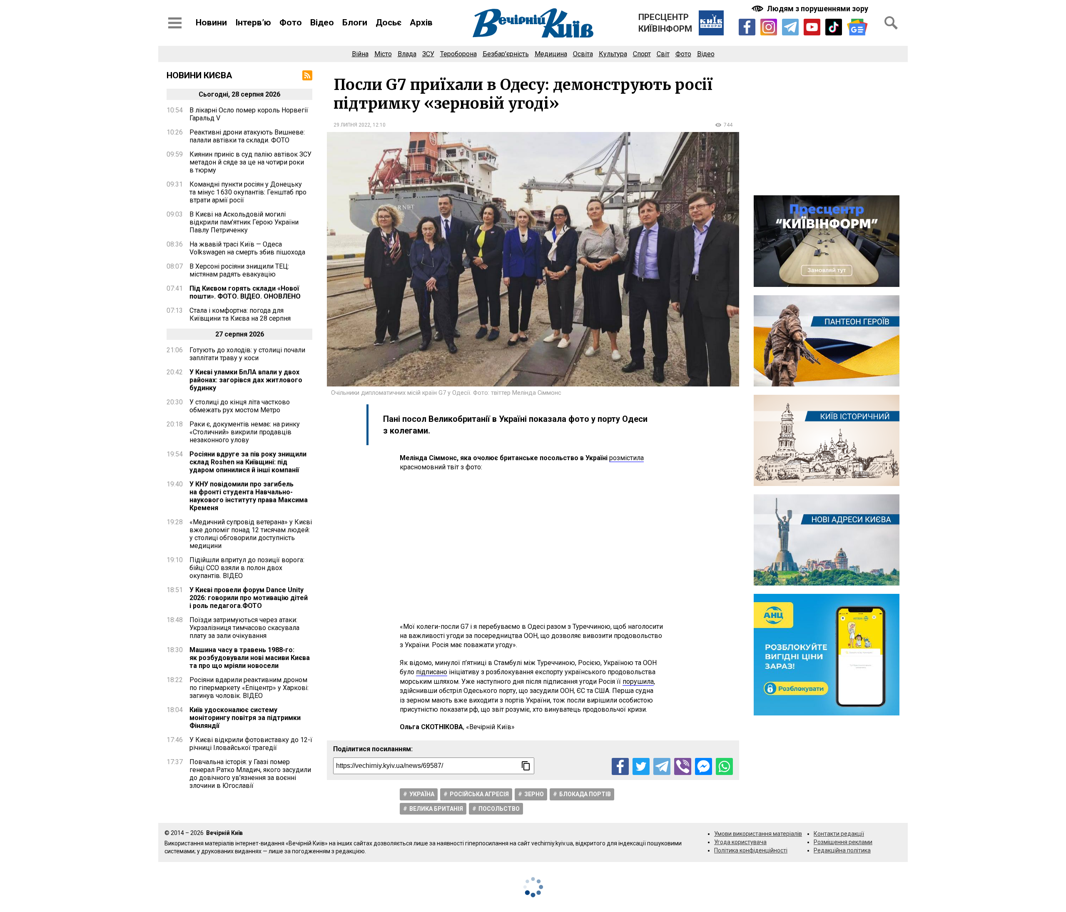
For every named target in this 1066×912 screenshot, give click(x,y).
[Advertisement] (533, 547)
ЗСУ (428, 54)
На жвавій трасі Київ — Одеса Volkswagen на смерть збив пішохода (247, 248)
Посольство (499, 808)
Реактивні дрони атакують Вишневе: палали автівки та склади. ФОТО (247, 136)
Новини (211, 22)
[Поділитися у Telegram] (661, 766)
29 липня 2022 (352, 125)
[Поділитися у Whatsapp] (724, 766)
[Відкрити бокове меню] (175, 23)
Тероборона (458, 54)
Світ (663, 54)
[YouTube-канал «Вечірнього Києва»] (812, 27)
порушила (638, 681)
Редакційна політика (842, 850)
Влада (407, 54)
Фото (290, 22)
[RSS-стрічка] (307, 75)
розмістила (626, 458)
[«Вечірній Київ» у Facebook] (747, 27)
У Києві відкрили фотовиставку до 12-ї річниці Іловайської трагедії (250, 744)
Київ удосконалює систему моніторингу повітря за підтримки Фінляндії (245, 718)
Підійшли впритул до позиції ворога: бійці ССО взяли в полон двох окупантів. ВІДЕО (246, 568)
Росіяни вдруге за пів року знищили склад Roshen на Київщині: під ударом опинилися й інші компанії (247, 462)
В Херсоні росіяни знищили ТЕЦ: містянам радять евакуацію (239, 270)
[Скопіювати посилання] (526, 766)
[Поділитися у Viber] (682, 766)
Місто (383, 54)
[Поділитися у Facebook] (620, 766)
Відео (322, 22)
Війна (360, 54)
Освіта (583, 54)
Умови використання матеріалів (758, 833)
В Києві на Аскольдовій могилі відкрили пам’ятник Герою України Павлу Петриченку (244, 222)
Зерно (534, 794)
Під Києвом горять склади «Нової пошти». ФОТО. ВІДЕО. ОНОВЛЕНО (245, 292)
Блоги (354, 22)
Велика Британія (436, 808)
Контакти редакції (839, 833)
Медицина (551, 54)
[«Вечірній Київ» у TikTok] (833, 27)
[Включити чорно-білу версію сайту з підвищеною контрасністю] (811, 8)
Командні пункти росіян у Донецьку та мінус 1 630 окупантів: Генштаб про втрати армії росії (247, 192)
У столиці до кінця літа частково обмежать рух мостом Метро (239, 406)
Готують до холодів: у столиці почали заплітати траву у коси (247, 354)
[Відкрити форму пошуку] (891, 23)
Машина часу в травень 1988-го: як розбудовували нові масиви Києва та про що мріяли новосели (249, 658)
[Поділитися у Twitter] (641, 766)
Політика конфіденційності (750, 850)
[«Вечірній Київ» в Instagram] (768, 27)
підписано (431, 672)
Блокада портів (585, 794)
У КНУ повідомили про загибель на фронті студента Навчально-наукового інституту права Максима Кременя (248, 496)
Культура (613, 54)
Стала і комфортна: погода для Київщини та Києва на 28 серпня (240, 314)
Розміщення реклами (843, 842)
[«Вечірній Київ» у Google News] (857, 27)
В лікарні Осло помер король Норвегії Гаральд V (248, 114)
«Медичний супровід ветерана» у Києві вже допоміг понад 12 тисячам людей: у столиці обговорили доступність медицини (250, 534)
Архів (421, 22)
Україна (421, 794)
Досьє (388, 22)
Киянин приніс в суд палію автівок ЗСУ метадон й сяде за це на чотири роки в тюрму (250, 162)
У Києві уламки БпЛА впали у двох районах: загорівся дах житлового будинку (245, 380)
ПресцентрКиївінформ (665, 23)
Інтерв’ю (253, 22)
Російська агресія (479, 794)
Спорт (642, 54)
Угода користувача (740, 842)
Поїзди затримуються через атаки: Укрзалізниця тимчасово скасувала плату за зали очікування (244, 628)
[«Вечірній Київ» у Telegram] (790, 27)
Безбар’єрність (506, 54)
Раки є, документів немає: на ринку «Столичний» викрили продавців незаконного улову (244, 432)
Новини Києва (199, 75)
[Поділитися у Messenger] (703, 766)
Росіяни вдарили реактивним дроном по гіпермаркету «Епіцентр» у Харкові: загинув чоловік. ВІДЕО (249, 688)
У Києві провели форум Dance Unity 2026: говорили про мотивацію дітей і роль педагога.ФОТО (248, 598)
